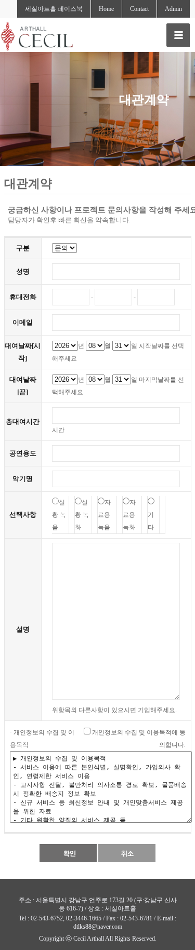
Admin (173, 8)
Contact (139, 8)
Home (106, 8)
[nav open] (178, 35)
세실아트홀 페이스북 (54, 8)
